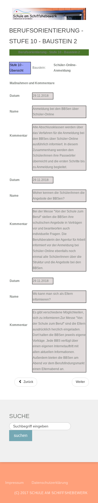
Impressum (14, 482)
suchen (20, 435)
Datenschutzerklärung (50, 482)
